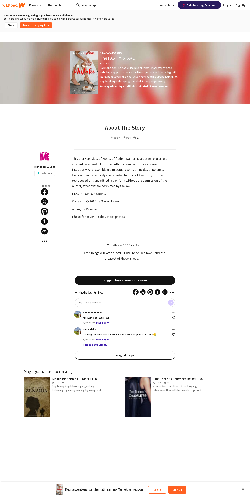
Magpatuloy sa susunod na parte (125, 280)
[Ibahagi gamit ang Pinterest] (44, 211)
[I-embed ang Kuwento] (44, 231)
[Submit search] (77, 5)
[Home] (13, 5)
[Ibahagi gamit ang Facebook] (44, 191)
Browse (34, 5)
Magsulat (166, 5)
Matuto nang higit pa (36, 25)
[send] (171, 303)
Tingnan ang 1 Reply (95, 344)
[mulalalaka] (77, 331)
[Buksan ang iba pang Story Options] (44, 241)
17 (138, 137)
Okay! (11, 25)
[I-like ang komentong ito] (173, 317)
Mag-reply (102, 322)
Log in (157, 489)
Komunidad (56, 5)
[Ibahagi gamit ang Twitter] (44, 201)
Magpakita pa (125, 355)
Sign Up (177, 489)
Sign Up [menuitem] (241, 5)
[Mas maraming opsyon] (174, 313)
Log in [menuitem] (227, 5)
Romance (104, 63)
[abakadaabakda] (77, 314)
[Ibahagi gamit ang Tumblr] (44, 221)
